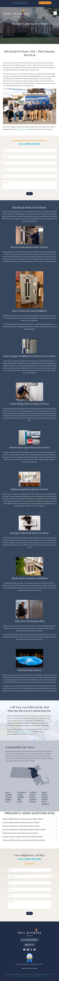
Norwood (32, 799)
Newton (32, 795)
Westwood (45, 804)
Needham (32, 792)
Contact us (22, 732)
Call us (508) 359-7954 (29, 143)
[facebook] (24, 950)
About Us (52, 974)
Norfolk (32, 797)
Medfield (20, 797)
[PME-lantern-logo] (16, 9)
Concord (8, 797)
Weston (44, 801)
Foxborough (21, 792)
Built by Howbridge (40, 976)
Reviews (27, 976)
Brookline (8, 795)
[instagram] (31, 950)
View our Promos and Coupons (20, 3)
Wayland (45, 797)
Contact (20, 129)
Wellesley (45, 799)
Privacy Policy (46, 974)
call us (26, 129)
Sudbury (44, 792)
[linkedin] (28, 950)
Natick (19, 801)
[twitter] (35, 950)
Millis (19, 799)
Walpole (44, 795)
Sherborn (32, 801)
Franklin (20, 795)
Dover (7, 801)
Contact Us (32, 976)
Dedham (8, 799)
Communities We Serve (19, 976)
